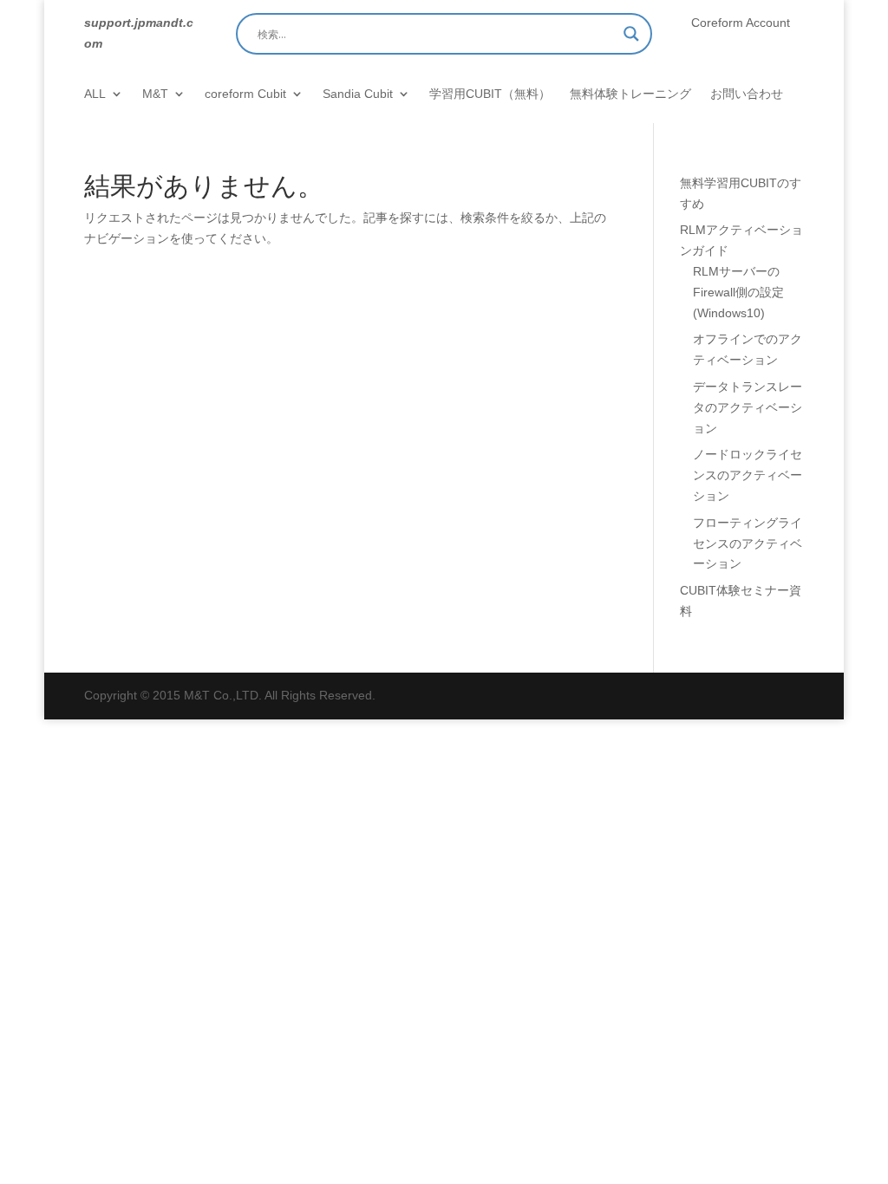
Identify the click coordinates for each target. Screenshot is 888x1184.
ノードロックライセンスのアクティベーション (747, 475)
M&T (155, 94)
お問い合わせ (746, 94)
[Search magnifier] (631, 34)
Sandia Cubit (358, 94)
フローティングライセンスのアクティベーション (747, 543)
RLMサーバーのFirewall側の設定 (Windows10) (738, 292)
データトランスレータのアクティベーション (747, 407)
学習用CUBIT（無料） (490, 94)
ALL (95, 94)
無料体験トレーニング (630, 94)
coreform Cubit (245, 94)
